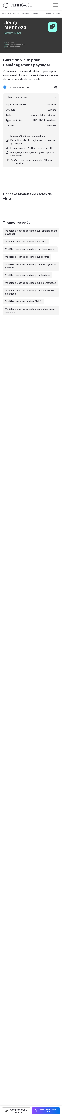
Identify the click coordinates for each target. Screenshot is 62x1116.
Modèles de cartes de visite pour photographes (30, 249)
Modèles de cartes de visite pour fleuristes (27, 275)
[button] (16, 1110)
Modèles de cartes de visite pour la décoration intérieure (30, 310)
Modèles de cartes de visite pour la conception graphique (30, 292)
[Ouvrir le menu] (55, 5)
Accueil (5, 14)
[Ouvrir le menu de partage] (55, 86)
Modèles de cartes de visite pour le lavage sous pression (30, 266)
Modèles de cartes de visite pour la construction (30, 283)
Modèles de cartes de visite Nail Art (23, 301)
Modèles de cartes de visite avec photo (26, 241)
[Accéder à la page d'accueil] (17, 5)
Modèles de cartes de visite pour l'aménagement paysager (31, 232)
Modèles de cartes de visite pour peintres (27, 256)
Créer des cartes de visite (25, 14)
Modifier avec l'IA (48, 1111)
